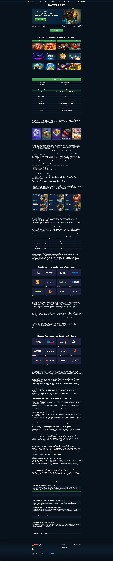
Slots (74, 40)
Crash (62, 40)
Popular (37, 40)
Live (49, 40)
